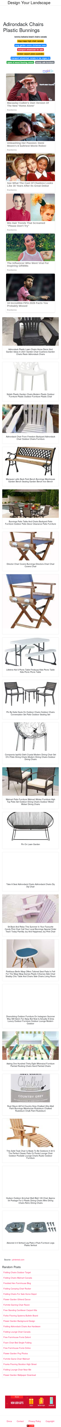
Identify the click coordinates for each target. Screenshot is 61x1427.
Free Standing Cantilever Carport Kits (20, 1310)
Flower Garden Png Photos (15, 1353)
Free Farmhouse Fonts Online (17, 1348)
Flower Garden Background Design (19, 1321)
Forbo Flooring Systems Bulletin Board (20, 1315)
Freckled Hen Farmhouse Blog (17, 1283)
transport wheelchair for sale (30, 49)
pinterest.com (18, 1259)
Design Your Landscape (29, 2)
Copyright (50, 1421)
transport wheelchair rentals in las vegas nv (30, 58)
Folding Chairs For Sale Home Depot (20, 1294)
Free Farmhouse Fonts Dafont (17, 1337)
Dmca (9, 1421)
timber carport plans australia (31, 53)
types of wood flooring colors (20, 62)
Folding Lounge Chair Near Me (17, 1369)
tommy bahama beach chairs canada (30, 36)
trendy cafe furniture (45, 62)
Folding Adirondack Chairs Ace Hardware (21, 1326)
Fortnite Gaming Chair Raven (16, 1304)
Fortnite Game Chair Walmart (16, 1358)
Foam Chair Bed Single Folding (17, 1342)
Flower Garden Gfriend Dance (16, 1299)
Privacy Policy (35, 1421)
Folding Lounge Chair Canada (16, 1331)
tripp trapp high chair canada (30, 41)
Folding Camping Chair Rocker (17, 1288)
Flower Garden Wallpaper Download (19, 1375)
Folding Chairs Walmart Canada (17, 1277)
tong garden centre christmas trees (30, 45)
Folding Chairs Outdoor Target (17, 1272)
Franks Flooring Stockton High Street (20, 1364)
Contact (20, 1421)
